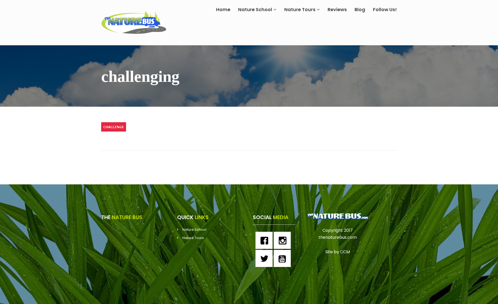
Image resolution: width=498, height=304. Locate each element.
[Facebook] (265, 240)
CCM (345, 252)
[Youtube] (283, 258)
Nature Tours (299, 9)
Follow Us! (385, 9)
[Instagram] (283, 240)
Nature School (255, 9)
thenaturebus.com (338, 237)
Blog (360, 9)
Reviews (337, 9)
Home (223, 9)
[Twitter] (265, 258)
